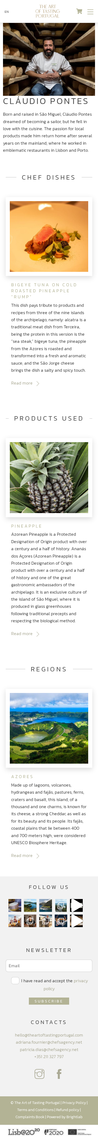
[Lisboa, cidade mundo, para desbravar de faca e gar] (61, 921)
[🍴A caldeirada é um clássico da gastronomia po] (76, 921)
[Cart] (79, 11)
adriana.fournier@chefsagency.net (49, 1042)
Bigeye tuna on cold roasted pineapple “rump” (44, 290)
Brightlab (74, 1117)
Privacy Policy (74, 1102)
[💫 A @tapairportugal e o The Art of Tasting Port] (76, 905)
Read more (22, 383)
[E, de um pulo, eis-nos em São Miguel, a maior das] (30, 905)
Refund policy (67, 1109)
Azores (22, 776)
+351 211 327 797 (49, 1056)
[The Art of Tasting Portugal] (47, 16)
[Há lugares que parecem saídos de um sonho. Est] (45, 905)
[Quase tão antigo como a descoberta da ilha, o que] (14, 905)
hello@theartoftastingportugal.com (49, 1035)
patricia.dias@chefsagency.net (49, 1049)
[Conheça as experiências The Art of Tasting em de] (14, 921)
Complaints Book (30, 1117)
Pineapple (26, 526)
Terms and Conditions (35, 1109)
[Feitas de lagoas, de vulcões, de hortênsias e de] (61, 905)
